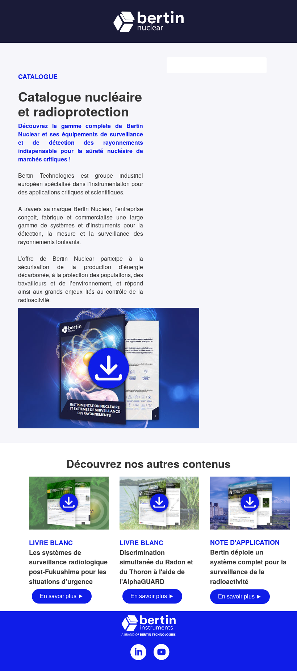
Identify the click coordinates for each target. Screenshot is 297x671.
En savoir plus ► (62, 596)
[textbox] (69, 570)
